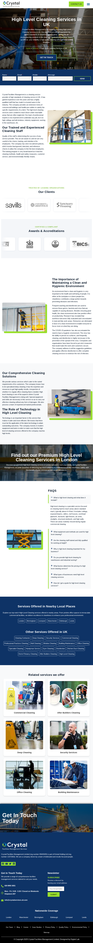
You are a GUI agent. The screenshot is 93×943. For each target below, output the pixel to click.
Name (4, 75)
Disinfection (60, 649)
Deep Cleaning (38, 638)
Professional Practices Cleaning (16, 643)
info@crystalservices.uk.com (16, 900)
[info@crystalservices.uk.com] (2, 900)
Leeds (72, 621)
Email (19, 75)
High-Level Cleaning (66, 654)
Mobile (35, 75)
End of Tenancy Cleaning (28, 654)
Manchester (52, 621)
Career (25, 927)
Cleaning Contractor (22, 638)
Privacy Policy (50, 927)
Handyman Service (33, 649)
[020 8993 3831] (2, 886)
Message (51, 75)
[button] (88, 4)
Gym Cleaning (48, 649)
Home (28, 48)
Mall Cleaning (36, 643)
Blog (18, 927)
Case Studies (37, 927)
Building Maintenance (67, 643)
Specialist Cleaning (16, 649)
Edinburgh (63, 621)
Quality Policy (63, 927)
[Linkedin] (14, 864)
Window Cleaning (49, 643)
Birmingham (31, 621)
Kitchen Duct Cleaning (76, 649)
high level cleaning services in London (37, 465)
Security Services (52, 638)
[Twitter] (10, 864)
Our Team (9, 927)
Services (35, 48)
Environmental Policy (79, 927)
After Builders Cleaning (48, 654)
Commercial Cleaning (70, 638)
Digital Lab (75, 939)
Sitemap (46, 932)
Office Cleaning (83, 643)
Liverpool (42, 621)
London (21, 621)
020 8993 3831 (10, 886)
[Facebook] (3, 864)
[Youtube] (6, 864)
